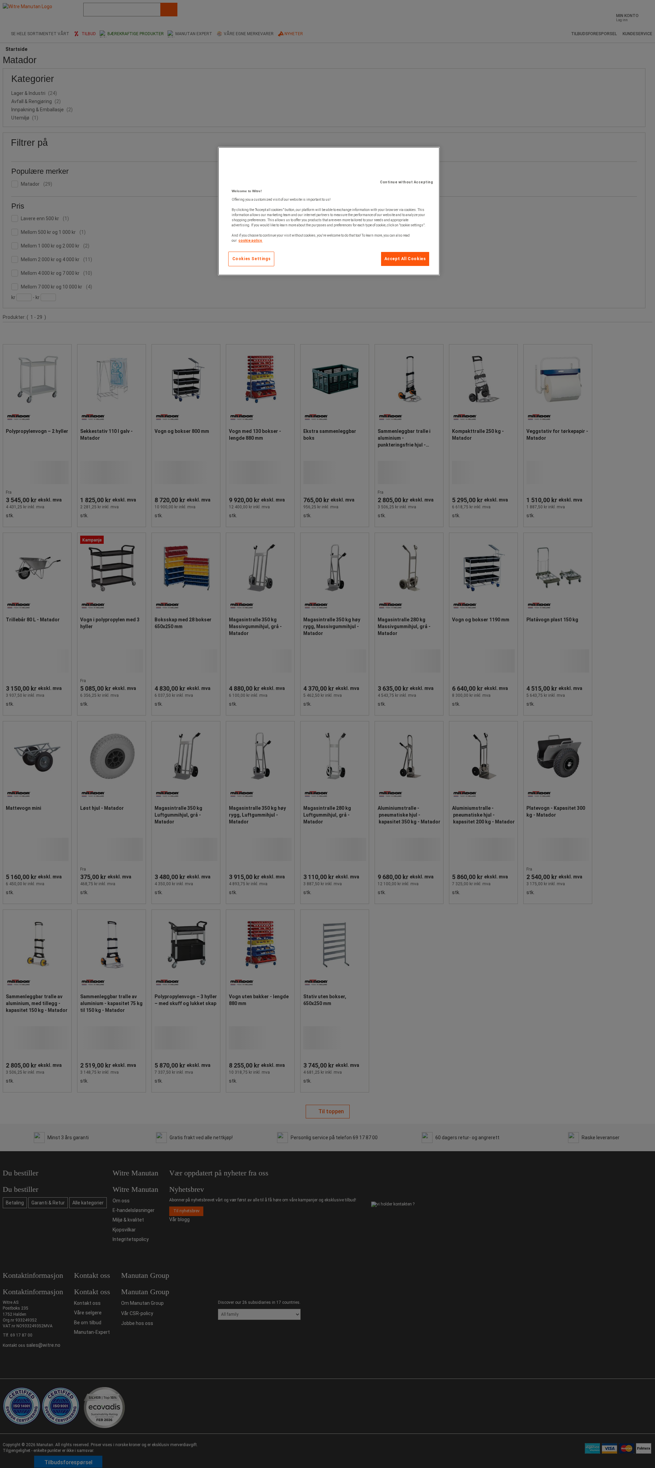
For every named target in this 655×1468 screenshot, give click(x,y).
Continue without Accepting (406, 182)
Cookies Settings (251, 258)
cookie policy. (250, 240)
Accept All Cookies (405, 258)
